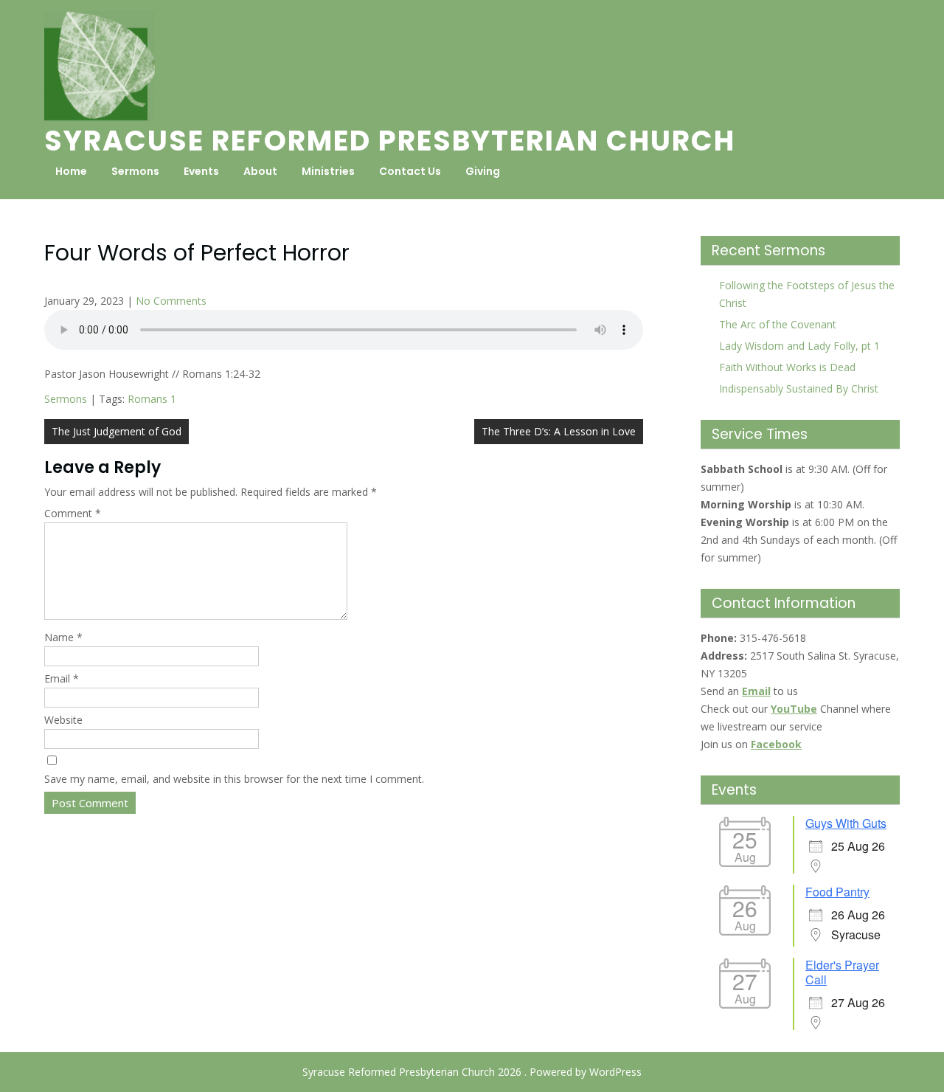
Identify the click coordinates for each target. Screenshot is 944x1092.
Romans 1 (152, 399)
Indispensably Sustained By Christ (798, 388)
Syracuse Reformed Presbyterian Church (389, 140)
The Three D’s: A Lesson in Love (559, 431)
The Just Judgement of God (116, 431)
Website (63, 720)
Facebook (776, 744)
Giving (482, 171)
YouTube (794, 709)
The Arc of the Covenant (777, 324)
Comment (72, 513)
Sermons (135, 171)
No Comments (171, 301)
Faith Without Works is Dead (787, 367)
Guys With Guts (845, 823)
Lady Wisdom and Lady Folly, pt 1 (799, 346)
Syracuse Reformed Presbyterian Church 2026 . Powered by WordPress (472, 1072)
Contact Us (410, 171)
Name (63, 637)
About (260, 171)
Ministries (328, 171)
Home (71, 171)
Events (201, 171)
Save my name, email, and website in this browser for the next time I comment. (234, 779)
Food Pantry (837, 891)
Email (61, 678)
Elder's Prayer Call (842, 972)
